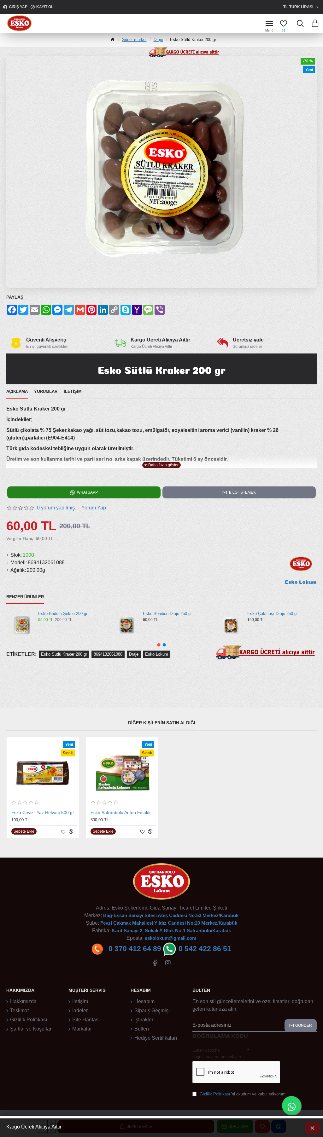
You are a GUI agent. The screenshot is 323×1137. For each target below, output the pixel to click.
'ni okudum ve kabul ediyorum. (243, 1094)
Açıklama (17, 391)
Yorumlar (45, 391)
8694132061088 (108, 654)
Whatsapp (87, 492)
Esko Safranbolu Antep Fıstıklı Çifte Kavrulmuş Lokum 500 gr (123, 812)
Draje (158, 39)
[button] (159, 644)
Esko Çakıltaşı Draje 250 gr (272, 613)
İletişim (73, 391)
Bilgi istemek (242, 492)
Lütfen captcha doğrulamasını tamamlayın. (217, 1053)
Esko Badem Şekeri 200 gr (62, 613)
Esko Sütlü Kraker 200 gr (64, 654)
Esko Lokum (156, 654)
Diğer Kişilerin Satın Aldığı (161, 722)
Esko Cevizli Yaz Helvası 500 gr (42, 812)
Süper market (134, 39)
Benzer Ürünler (25, 596)
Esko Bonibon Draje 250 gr (167, 613)
